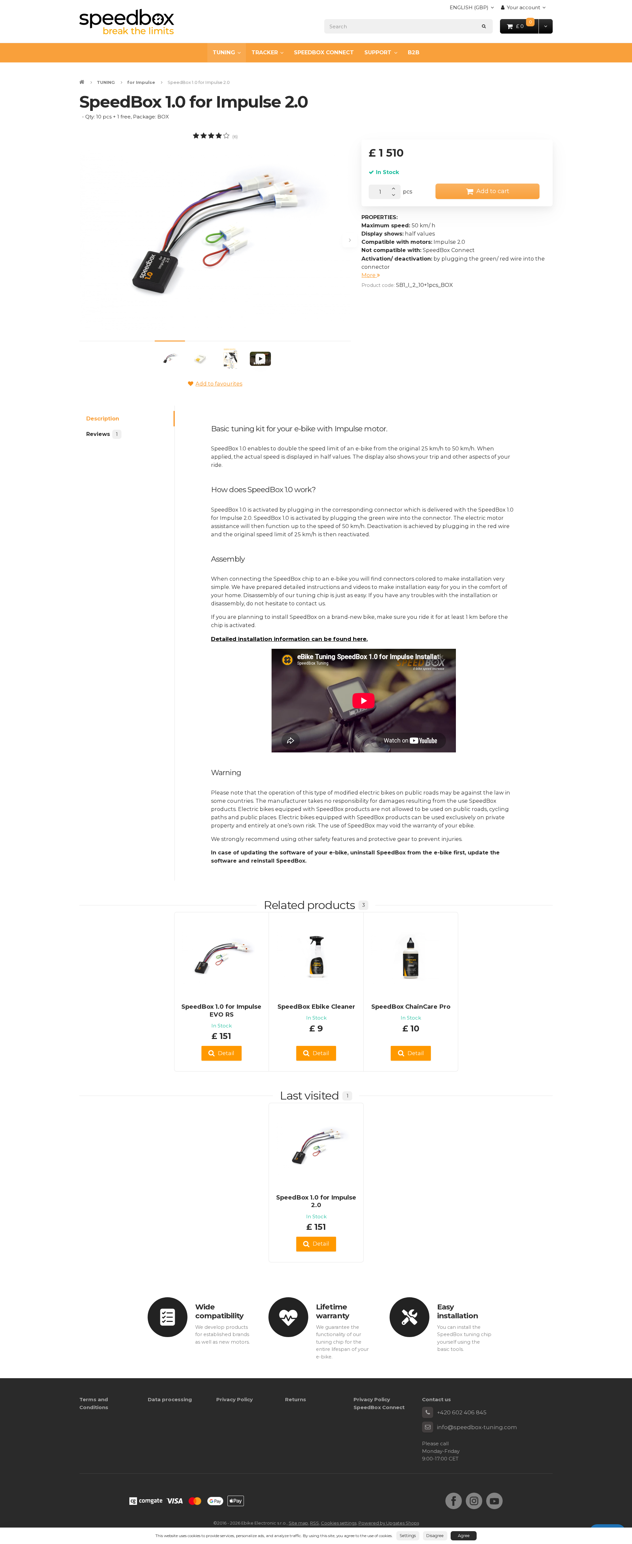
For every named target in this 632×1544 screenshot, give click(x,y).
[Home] (126, 21)
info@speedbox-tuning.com (477, 1427)
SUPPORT (377, 52)
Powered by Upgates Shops (388, 1523)
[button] (546, 26)
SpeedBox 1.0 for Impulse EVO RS (221, 1010)
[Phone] (427, 1412)
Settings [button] (408, 1535)
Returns (295, 1399)
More (369, 275)
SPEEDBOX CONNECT (324, 52)
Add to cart (492, 191)
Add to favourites (219, 383)
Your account (523, 7)
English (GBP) (469, 9)
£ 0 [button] (527, 26)
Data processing (170, 1399)
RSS (314, 1523)
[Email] (427, 1427)
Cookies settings (338, 1523)
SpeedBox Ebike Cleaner (316, 1006)
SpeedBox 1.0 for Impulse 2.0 (316, 1201)
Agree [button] (464, 1535)
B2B (413, 52)
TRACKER (264, 52)
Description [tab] (102, 418)
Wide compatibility (219, 1311)
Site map (298, 1523)
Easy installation (457, 1311)
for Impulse (141, 82)
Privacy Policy (234, 1399)
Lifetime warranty (332, 1311)
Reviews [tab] (102, 434)
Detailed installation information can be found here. (289, 639)
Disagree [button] (435, 1535)
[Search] (484, 26)
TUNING (224, 52)
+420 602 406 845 (462, 1412)
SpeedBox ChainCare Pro (410, 1006)
